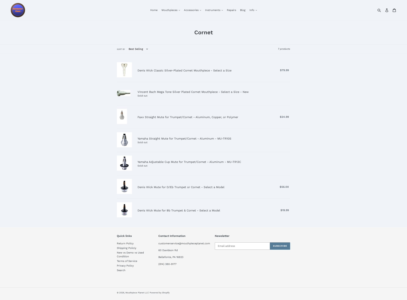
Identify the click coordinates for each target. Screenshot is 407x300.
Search (121, 270)
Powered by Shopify (160, 292)
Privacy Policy (125, 265)
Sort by (121, 49)
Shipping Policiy (126, 248)
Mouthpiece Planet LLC (137, 292)
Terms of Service (127, 261)
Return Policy (125, 243)
